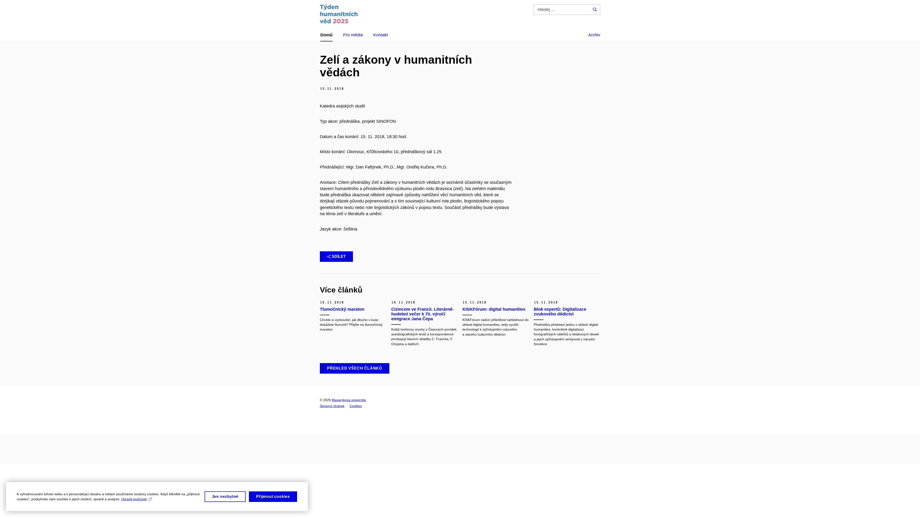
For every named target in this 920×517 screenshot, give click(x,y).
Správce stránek (332, 406)
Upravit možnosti (134, 499)
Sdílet (339, 256)
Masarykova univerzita (349, 400)
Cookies (356, 406)
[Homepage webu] (339, 13)
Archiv (594, 35)
